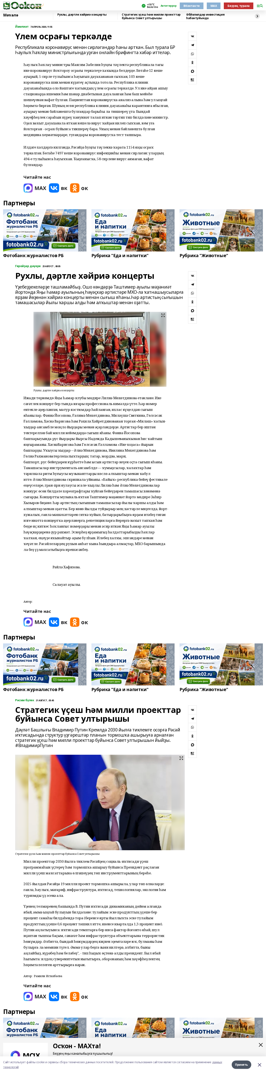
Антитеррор (169, 6)
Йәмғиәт (22, 26)
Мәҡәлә (10, 15)
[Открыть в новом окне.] (34, 188)
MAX (214, 6)
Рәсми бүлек (24, 700)
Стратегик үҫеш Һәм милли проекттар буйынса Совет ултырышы (151, 16)
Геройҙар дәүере (28, 266)
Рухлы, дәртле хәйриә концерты (82, 14)
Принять (241, 1065)
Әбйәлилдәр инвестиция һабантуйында (205, 16)
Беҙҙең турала (239, 6)
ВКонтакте (191, 6)
